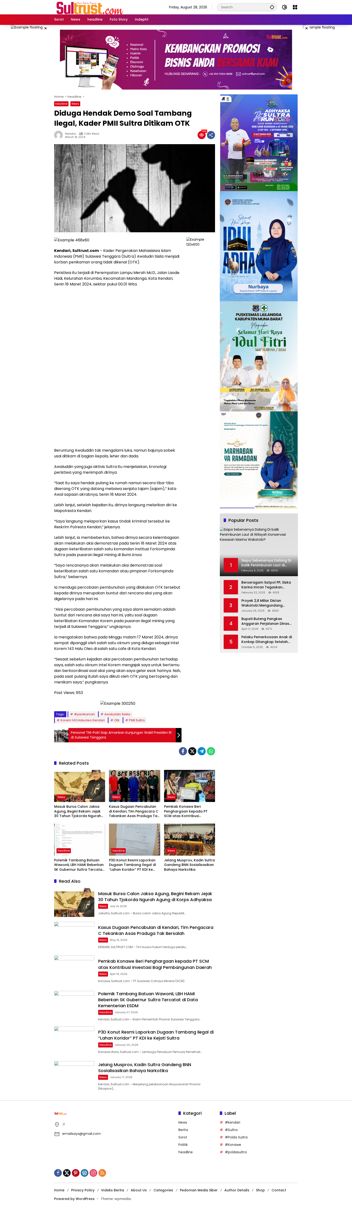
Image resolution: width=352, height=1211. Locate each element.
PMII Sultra (137, 720)
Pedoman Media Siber (199, 1190)
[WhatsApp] (211, 751)
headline (61, 104)
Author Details (236, 1190)
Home (59, 1190)
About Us (139, 1190)
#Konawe (233, 1144)
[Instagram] (93, 1173)
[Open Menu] (295, 7)
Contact (279, 1190)
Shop (260, 1190)
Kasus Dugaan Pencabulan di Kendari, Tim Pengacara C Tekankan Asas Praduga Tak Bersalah (134, 811)
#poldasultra (236, 1152)
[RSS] (102, 1173)
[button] (272, 7)
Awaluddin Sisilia (117, 714)
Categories (163, 1190)
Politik (183, 1144)
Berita (183, 1129)
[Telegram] (202, 751)
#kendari (232, 1122)
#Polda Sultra (236, 1137)
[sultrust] (90, 7)
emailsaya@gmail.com (81, 1133)
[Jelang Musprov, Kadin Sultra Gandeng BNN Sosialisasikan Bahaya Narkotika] (189, 840)
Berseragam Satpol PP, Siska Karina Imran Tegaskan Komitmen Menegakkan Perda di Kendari (267, 585)
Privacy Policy (83, 1190)
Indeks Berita (112, 1190)
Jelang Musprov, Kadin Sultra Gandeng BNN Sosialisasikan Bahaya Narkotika (189, 865)
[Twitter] (192, 751)
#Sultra (231, 1129)
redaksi (70, 133)
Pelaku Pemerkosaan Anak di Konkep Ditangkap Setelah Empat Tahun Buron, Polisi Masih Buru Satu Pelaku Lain (266, 639)
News (75, 104)
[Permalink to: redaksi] (59, 135)
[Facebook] (183, 751)
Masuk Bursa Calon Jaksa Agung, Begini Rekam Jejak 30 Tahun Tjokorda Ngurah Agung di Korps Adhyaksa (77, 811)
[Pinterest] (75, 1173)
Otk (116, 720)
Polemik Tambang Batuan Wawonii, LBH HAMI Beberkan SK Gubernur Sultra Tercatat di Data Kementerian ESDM (79, 865)
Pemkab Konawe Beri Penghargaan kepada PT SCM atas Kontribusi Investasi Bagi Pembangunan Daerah (189, 811)
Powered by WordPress (74, 1198)
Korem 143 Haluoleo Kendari (83, 720)
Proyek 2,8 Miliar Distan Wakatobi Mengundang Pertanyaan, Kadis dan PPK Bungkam (264, 603)
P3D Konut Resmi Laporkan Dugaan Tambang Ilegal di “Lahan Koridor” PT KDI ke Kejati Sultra (132, 865)
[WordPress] (84, 1173)
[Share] (211, 135)
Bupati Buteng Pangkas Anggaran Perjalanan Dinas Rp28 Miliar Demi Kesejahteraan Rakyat (265, 621)
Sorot (182, 1137)
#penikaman (84, 714)
